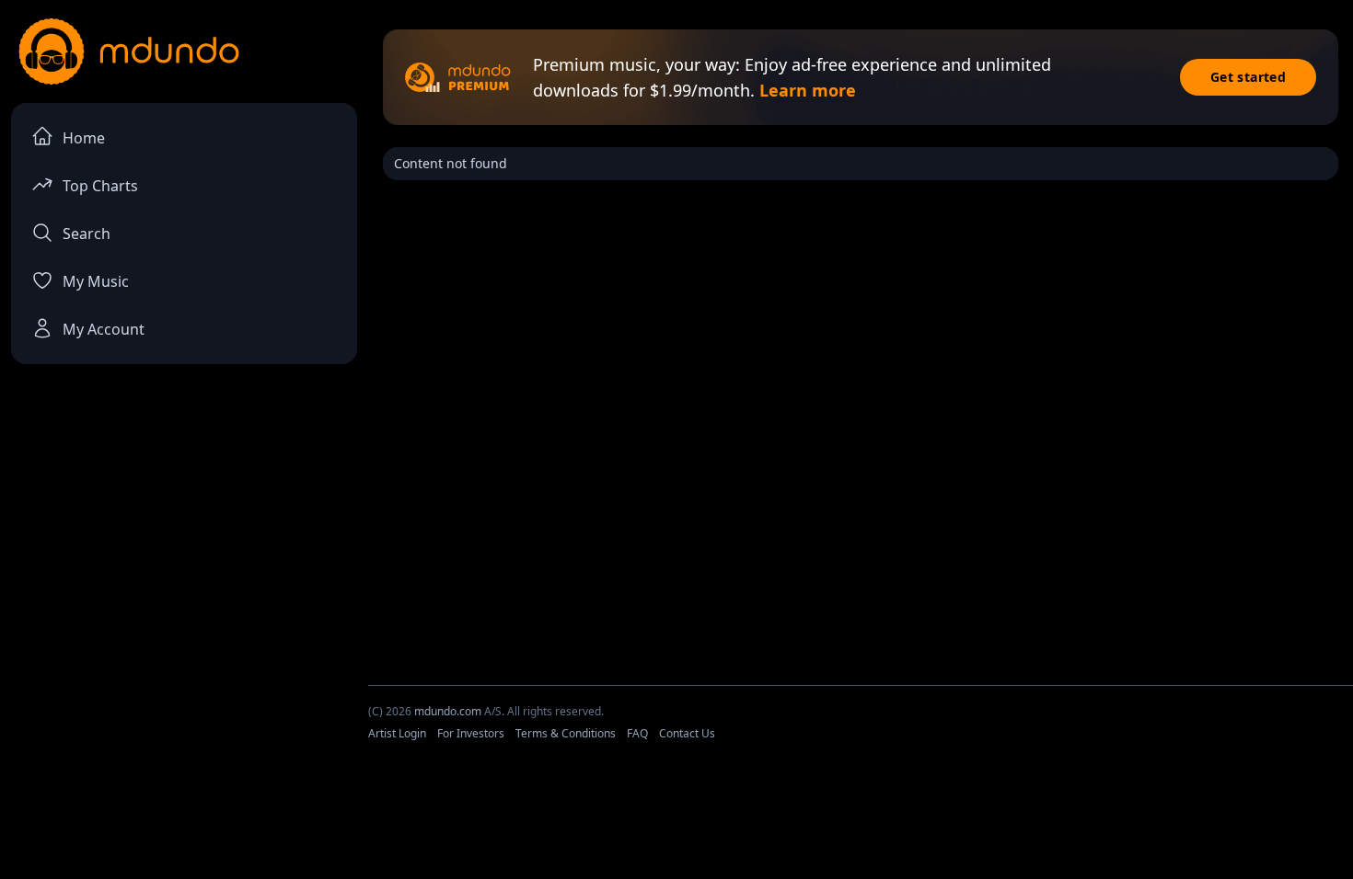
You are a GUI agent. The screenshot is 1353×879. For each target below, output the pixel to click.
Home (84, 138)
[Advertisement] (676, 826)
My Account (104, 329)
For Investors (470, 733)
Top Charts (100, 186)
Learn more (807, 90)
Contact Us (687, 733)
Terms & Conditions (565, 733)
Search (86, 233)
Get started (1248, 77)
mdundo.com (447, 711)
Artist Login (397, 733)
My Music (96, 281)
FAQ (637, 733)
